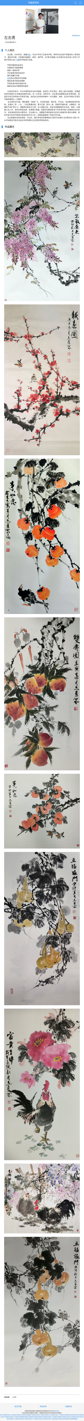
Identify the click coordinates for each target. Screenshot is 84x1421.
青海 (64, 1419)
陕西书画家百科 (63, 1417)
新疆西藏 (74, 1419)
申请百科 (43, 1406)
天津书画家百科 (23, 1415)
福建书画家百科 (25, 1417)
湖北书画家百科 (44, 1417)
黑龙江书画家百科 (16, 1419)
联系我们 (56, 1411)
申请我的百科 (76, 35)
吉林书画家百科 (26, 1419)
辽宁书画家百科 (35, 1419)
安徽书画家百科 (71, 1415)
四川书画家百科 (54, 1417)
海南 (67, 1419)
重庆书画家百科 (33, 1415)
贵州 (57, 1419)
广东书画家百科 (61, 1415)
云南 (54, 1419)
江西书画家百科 (45, 1419)
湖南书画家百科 (35, 1417)
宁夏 (70, 1419)
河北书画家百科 (6, 1417)
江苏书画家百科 (52, 1415)
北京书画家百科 (4, 1415)
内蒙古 (61, 1419)
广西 (51, 1419)
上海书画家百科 (14, 1415)
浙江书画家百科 (16, 1417)
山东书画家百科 (42, 1415)
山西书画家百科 (73, 1417)
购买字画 (18, 1406)
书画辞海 (68, 1406)
